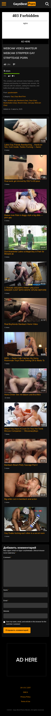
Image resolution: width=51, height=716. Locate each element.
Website (6, 611)
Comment (7, 557)
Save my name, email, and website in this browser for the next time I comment (26, 623)
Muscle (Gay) (22, 103)
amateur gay (12, 100)
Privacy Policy (25, 697)
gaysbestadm (12, 93)
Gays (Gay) (33, 100)
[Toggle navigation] (4, 4)
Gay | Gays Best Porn (18, 96)
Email (5, 601)
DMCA (25, 692)
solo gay (31, 103)
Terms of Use (25, 701)
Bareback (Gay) (22, 100)
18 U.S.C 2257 (25, 688)
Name (6, 590)
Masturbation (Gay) (10, 103)
